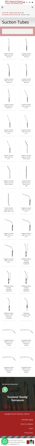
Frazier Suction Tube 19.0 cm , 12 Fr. (8, 131)
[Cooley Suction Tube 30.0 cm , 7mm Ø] (26, 45)
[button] (2, 7)
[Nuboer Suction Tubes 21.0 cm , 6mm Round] (8, 172)
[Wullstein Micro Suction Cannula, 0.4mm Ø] (26, 250)
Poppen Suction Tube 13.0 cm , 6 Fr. (26, 235)
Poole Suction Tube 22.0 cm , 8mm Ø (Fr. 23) (9, 209)
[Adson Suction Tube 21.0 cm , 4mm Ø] (8, 45)
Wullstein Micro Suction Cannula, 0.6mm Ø (9, 288)
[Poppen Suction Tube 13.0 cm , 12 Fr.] (8, 224)
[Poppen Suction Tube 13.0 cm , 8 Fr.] (8, 250)
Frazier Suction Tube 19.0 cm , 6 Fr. (26, 131)
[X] (26, 2)
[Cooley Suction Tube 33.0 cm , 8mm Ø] (26, 70)
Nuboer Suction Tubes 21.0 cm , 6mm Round (9, 182)
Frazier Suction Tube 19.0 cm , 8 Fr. (8, 157)
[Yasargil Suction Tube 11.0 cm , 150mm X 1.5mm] (8, 331)
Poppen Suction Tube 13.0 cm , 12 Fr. (9, 235)
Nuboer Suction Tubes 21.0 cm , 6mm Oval (26, 157)
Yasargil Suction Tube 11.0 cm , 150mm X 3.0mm (26, 369)
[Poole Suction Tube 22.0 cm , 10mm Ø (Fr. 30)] (26, 172)
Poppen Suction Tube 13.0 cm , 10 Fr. (26, 209)
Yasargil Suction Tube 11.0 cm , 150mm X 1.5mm (9, 342)
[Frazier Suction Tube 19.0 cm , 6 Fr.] (26, 121)
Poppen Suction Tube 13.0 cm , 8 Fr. (9, 260)
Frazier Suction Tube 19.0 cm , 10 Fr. (26, 106)
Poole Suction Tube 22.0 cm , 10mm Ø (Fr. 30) (26, 183)
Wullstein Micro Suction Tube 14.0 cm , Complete (9, 315)
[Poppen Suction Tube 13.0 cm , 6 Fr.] (26, 224)
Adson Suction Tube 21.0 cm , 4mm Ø (8, 55)
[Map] (32, 2)
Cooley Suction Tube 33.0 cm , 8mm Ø (26, 80)
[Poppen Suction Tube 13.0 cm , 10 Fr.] (26, 199)
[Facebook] (24, 2)
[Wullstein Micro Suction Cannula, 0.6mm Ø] (8, 277)
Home (4, 13)
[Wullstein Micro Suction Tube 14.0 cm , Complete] (8, 304)
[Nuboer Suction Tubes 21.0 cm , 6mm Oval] (26, 146)
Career (31, 428)
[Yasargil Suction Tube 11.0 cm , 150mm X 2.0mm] (26, 331)
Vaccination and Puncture (10, 15)
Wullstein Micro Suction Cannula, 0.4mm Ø (26, 261)
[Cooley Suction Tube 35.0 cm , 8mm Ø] (8, 95)
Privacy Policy (28, 433)
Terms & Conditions (26, 424)
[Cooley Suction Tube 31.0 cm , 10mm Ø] (8, 70)
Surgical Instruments (15, 13)
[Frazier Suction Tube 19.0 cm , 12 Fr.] (8, 121)
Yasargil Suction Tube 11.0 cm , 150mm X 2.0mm (26, 342)
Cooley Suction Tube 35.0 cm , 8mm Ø (9, 106)
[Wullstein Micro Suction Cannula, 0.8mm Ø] (26, 277)
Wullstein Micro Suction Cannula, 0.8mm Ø (26, 288)
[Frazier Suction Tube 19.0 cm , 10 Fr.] (26, 95)
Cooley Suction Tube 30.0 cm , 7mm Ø (26, 55)
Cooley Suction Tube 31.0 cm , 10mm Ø (9, 80)
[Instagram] (29, 2)
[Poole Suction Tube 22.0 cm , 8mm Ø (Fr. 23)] (8, 199)
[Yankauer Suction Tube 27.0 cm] (26, 304)
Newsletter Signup (27, 420)
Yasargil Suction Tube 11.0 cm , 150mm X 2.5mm (9, 369)
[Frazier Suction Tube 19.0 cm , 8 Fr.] (8, 146)
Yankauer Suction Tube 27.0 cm (26, 314)
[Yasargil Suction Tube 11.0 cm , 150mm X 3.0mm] (26, 358)
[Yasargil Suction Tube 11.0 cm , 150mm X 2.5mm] (8, 358)
